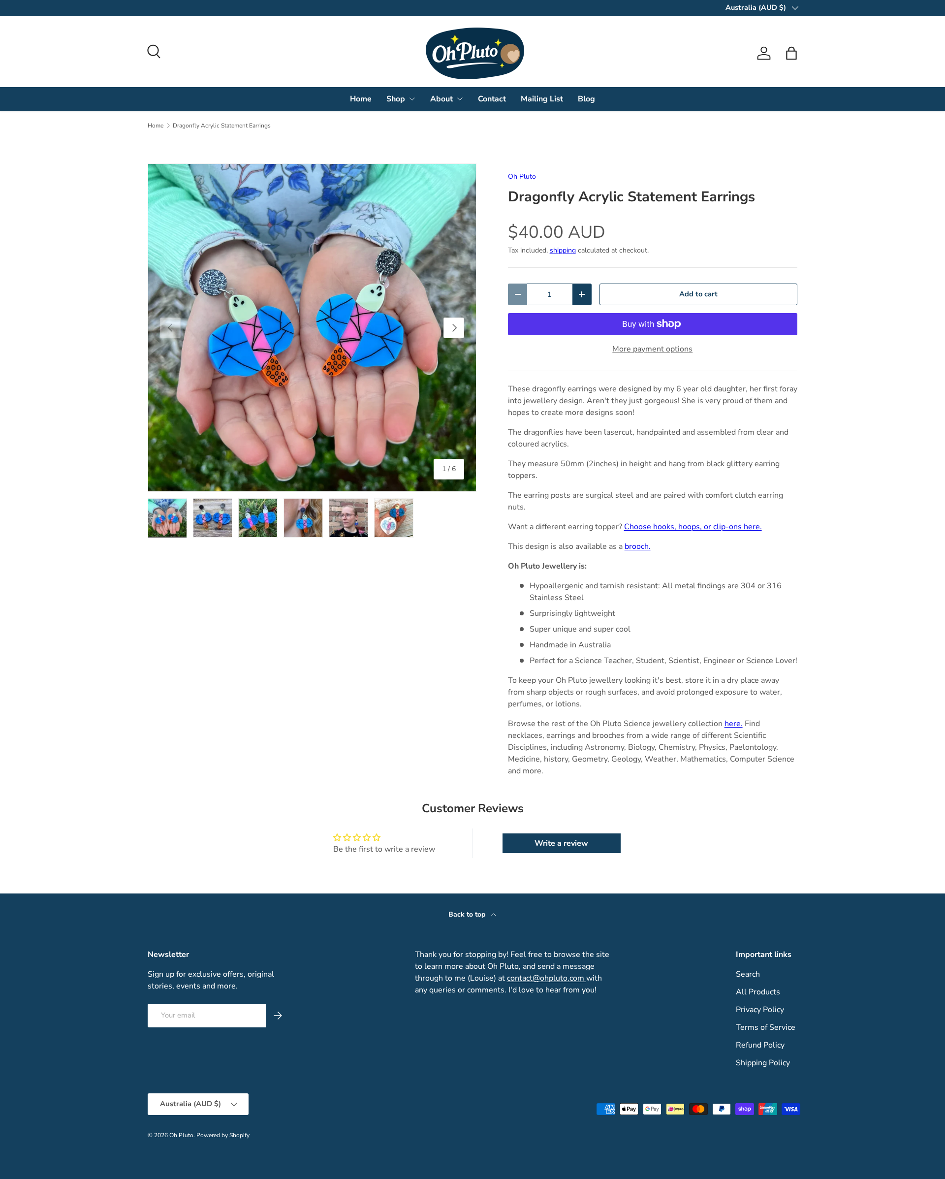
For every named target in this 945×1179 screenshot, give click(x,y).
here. (733, 723)
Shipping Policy (763, 1062)
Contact (492, 99)
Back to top (467, 914)
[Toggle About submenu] (460, 99)
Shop (395, 99)
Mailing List (542, 99)
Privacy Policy (760, 1009)
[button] (791, 53)
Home (361, 99)
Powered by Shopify (223, 1135)
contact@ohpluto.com (546, 978)
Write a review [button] (561, 843)
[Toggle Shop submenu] (412, 99)
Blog (586, 99)
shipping (563, 250)
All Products (758, 992)
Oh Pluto (522, 176)
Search (748, 974)
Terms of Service (765, 1027)
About (441, 99)
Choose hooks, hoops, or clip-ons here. (693, 526)
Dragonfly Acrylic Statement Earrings (222, 125)
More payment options (652, 349)
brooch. (638, 546)
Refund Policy (760, 1045)
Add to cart (698, 294)
